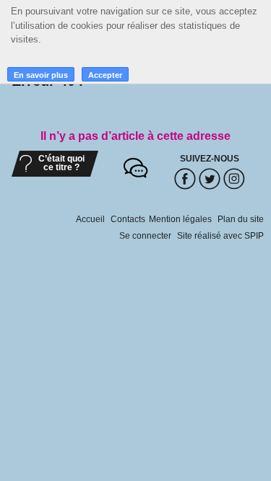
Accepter (105, 75)
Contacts (128, 219)
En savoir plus (41, 75)
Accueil (90, 219)
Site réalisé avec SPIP (220, 236)
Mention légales (180, 219)
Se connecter (145, 236)
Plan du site (241, 219)
